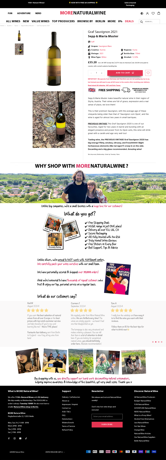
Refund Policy (67, 430)
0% (120, 21)
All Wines (13, 21)
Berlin (100, 21)
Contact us (66, 408)
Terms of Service (68, 426)
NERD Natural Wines (142, 412)
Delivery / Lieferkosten (71, 397)
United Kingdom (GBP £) (54, 452)
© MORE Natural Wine (17, 452)
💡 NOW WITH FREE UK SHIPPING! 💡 (83, 3)
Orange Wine (139, 430)
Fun (10, 13)
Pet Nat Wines (140, 426)
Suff (92, 42)
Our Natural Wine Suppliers (144, 437)
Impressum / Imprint (70, 405)
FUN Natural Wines (141, 405)
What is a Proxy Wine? (142, 415)
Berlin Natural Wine (141, 441)
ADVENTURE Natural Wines (145, 408)
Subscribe (107, 425)
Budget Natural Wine (142, 401)
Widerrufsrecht (68, 423)
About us (65, 401)
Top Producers (63, 21)
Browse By (85, 21)
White (103, 57)
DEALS (129, 21)
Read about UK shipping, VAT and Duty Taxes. (104, 85)
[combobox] (151, 22)
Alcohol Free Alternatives (144, 419)
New (26, 21)
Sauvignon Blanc (105, 46)
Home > (3, 25)
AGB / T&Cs (66, 412)
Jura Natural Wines (141, 423)
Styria (134, 50)
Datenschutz (67, 419)
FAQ (63, 415)
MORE (112, 21)
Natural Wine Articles (142, 434)
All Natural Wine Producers (144, 397)
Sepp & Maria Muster (103, 36)
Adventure (24, 13)
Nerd (38, 13)
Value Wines (40, 21)
